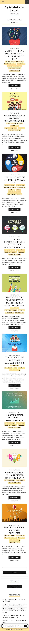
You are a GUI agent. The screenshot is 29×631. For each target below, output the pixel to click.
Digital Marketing (19, 61)
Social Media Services (14, 542)
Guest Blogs (10, 66)
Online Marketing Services (14, 192)
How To (18, 189)
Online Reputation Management (14, 194)
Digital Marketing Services (10, 63)
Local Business (18, 66)
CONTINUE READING (14, 85)
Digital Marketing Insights (14, 9)
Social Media (21, 537)
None (17, 270)
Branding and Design (17, 123)
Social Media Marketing (15, 70)
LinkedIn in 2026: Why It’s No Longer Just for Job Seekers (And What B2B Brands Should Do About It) (14, 610)
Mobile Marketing (9, 312)
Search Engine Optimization (14, 68)
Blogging (9, 123)
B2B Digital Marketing (9, 250)
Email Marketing (21, 63)
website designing (19, 312)
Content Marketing (10, 61)
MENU (2, 2)
